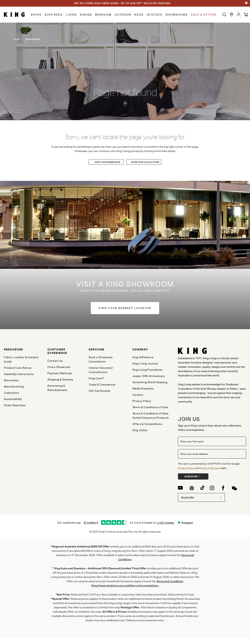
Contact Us (55, 360)
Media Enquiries (143, 388)
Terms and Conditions (169, 581)
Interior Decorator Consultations (101, 370)
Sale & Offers (203, 14)
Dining (86, 14)
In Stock (154, 14)
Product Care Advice (18, 367)
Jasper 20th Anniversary (148, 376)
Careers (137, 394)
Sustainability (13, 399)
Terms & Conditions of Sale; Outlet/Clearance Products (150, 415)
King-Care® (96, 378)
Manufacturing (14, 386)
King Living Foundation (147, 369)
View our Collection (145, 162)
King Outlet (139, 430)
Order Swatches (15, 405)
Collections (11, 392)
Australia (187, 497)
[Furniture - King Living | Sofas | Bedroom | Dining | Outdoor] (14, 14)
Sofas (36, 14)
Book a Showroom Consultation (100, 359)
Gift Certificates (99, 390)
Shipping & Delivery (60, 379)
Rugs (138, 14)
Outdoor (123, 14)
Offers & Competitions (147, 424)
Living (71, 14)
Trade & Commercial (102, 384)
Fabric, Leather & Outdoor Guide (21, 359)
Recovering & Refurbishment (57, 388)
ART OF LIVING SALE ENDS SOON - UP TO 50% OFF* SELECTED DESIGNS (122, 3)
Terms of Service (210, 468)
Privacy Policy (186, 468)
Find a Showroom (58, 367)
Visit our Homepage (108, 162)
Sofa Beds (54, 14)
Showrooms (177, 14)
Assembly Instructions (19, 374)
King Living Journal (145, 363)
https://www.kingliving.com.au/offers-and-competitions (124, 585)
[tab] (23, 349)
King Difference (142, 357)
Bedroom (103, 14)
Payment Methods (59, 373)
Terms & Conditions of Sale (150, 407)
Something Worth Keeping (149, 382)
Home (17, 39)
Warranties (11, 380)
